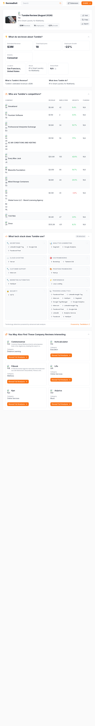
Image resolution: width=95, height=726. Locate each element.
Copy (86, 19)
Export (86, 24)
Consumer (12, 58)
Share (85, 3)
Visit (86, 15)
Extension (74, 3)
